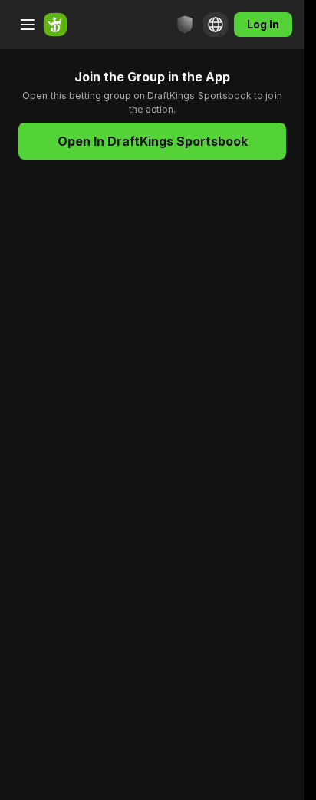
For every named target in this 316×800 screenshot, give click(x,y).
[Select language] (215, 24)
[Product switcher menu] (27, 24)
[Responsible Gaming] (185, 24)
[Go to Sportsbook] (55, 24)
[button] (152, 141)
